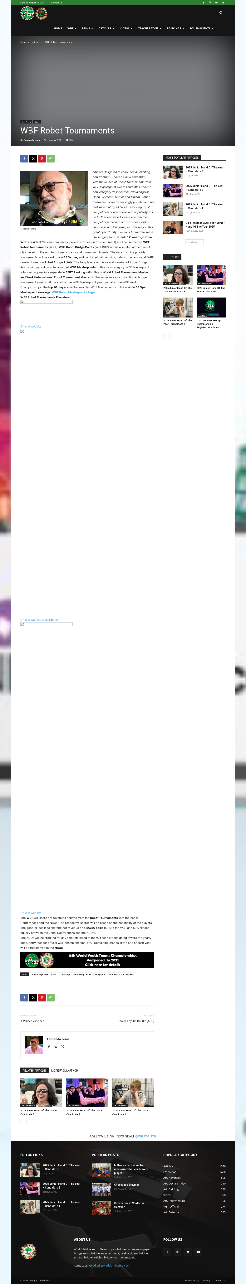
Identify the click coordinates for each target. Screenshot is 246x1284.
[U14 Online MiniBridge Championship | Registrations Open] (211, 307)
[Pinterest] (42, 158)
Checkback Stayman (127, 1184)
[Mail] (216, 2)
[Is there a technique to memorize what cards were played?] (101, 1170)
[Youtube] (223, 2)
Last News (36, 42)
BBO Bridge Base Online (44, 974)
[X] (33, 158)
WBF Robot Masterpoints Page (73, 292)
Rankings (174, 28)
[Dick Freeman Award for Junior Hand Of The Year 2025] (173, 227)
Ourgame (100, 974)
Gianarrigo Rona (82, 974)
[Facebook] (204, 2)
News (86, 28)
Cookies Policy (191, 1280)
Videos (125, 28)
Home (58, 28)
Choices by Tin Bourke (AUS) (136, 1021)
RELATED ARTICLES (35, 1070)
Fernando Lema (32, 139)
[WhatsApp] (51, 158)
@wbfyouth (145, 1136)
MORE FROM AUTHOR (64, 1070)
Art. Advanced (28, 1105)
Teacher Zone (148, 28)
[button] (221, 13)
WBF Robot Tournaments (121, 974)
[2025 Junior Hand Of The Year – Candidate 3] (41, 1092)
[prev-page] (22, 1122)
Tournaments (200, 28)
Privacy (206, 1280)
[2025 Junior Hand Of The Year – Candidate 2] (87, 1092)
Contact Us (56, 2)
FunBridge (65, 974)
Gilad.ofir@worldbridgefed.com (109, 1265)
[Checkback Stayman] (101, 1189)
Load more (193, 242)
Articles (105, 28)
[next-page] (29, 1122)
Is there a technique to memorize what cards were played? (131, 1169)
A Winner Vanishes (32, 1021)
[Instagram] (210, 2)
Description (50, 620)
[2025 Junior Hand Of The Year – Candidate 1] (133, 1092)
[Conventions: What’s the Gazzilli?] (101, 1208)
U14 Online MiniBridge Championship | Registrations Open (209, 324)
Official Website (31, 326)
